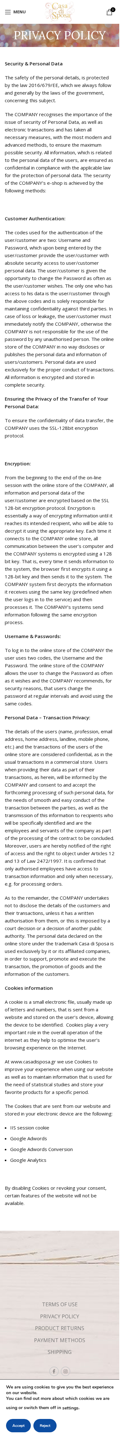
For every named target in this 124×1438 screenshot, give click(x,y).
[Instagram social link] (65, 1371)
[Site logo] (60, 11)
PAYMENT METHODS (59, 1340)
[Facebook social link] (54, 1371)
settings (70, 1408)
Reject (45, 1425)
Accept (18, 1425)
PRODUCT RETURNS (59, 1328)
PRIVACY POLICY (59, 1316)
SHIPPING (60, 1351)
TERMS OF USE (60, 1304)
